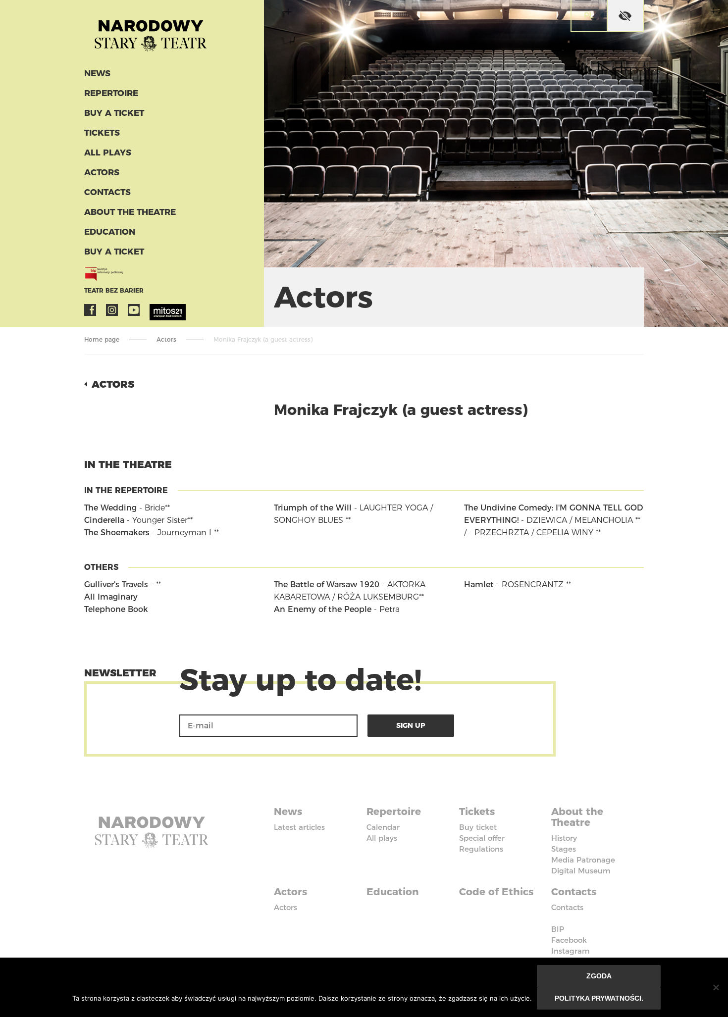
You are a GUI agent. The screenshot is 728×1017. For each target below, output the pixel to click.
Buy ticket (478, 827)
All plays (107, 152)
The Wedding (110, 507)
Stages (563, 849)
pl (589, 15)
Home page (101, 339)
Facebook (90, 310)
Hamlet (479, 584)
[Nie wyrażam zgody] (716, 987)
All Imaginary (111, 597)
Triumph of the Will (313, 507)
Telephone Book (116, 609)
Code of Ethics (496, 891)
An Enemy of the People (322, 609)
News (97, 73)
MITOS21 (155, 310)
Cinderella (104, 520)
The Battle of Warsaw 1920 (326, 584)
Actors (101, 172)
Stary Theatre (150, 31)
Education (109, 232)
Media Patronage (583, 859)
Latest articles (299, 827)
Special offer (482, 838)
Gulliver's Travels (116, 584)
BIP (557, 929)
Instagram (112, 310)
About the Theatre (130, 212)
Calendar (383, 827)
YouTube (134, 310)
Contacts (107, 192)
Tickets (102, 133)
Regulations (481, 849)
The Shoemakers (117, 532)
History (564, 838)
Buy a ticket (114, 113)
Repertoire (111, 93)
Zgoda (599, 976)
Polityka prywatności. (599, 998)
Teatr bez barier (114, 290)
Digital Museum (581, 870)
